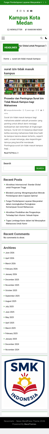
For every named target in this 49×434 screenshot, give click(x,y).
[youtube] (31, 11)
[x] (24, 11)
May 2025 (9, 317)
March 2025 (10, 328)
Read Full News (10, 153)
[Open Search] (41, 38)
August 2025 (10, 301)
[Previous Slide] (42, 2)
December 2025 (12, 279)
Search (7, 163)
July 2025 (9, 306)
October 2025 (11, 290)
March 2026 (10, 263)
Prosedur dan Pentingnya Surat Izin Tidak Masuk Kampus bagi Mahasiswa (24, 102)
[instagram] (20, 11)
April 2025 (9, 323)
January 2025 (11, 339)
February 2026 (11, 269)
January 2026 (11, 274)
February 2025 (11, 333)
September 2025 (12, 296)
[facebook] (17, 11)
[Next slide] (45, 2)
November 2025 (12, 285)
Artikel (9, 92)
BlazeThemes (30, 424)
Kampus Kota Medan (24, 20)
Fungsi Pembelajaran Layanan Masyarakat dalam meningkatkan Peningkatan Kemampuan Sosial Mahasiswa (22, 2)
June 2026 (9, 253)
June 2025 (9, 312)
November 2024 (12, 349)
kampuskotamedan (13, 110)
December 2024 (12, 344)
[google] (27, 11)
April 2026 (9, 258)
